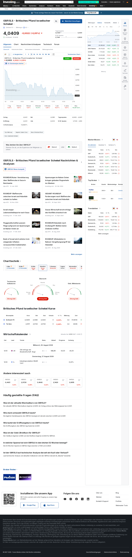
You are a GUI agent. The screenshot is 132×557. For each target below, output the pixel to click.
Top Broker (92, 180)
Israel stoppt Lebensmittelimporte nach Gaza (16, 211)
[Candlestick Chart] (5, 54)
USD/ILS (23, 379)
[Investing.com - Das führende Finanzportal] (11, 2)
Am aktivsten (92, 145)
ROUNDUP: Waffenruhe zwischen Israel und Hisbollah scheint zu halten (15, 196)
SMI (89, 58)
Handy (118, 497)
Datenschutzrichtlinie (110, 552)
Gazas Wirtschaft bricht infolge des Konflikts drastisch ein (58, 211)
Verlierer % (112, 145)
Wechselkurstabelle (57, 9)
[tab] (10, 268)
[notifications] (123, 2)
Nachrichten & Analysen (31, 44)
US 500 (90, 52)
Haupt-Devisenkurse (28, 9)
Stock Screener (81, 6)
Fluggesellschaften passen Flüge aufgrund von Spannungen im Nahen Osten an (16, 226)
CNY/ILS (7, 379)
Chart (16, 44)
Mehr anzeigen (76, 254)
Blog (117, 493)
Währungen (91, 23)
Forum (56, 44)
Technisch (47, 44)
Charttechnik (11, 261)
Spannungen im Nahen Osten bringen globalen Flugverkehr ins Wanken (57, 180)
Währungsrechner (47, 49)
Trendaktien (93, 208)
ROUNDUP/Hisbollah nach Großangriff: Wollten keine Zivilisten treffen (56, 226)
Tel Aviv (9, 324)
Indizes (99, 23)
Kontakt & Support (102, 501)
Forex (6, 9)
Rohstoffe (107, 23)
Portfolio (118, 501)
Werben (99, 497)
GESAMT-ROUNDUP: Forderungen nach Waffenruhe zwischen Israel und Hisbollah (57, 196)
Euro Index (91, 65)
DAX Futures (92, 48)
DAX (89, 45)
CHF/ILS (71, 379)
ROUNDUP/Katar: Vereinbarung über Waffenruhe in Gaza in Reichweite (16, 180)
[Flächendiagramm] (9, 54)
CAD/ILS (55, 379)
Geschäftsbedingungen (93, 552)
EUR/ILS (39, 379)
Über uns (99, 493)
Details (120, 190)
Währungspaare (16, 9)
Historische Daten (17, 49)
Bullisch (74, 147)
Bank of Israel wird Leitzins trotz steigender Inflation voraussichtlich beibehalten (16, 242)
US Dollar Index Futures (71, 9)
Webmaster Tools (122, 505)
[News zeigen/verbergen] (53, 54)
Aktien (115, 23)
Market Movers (94, 140)
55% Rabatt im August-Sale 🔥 (89, 2)
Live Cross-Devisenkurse (43, 9)
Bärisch (54, 147)
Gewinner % (102, 145)
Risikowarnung (124, 552)
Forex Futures (83, 9)
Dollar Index (91, 62)
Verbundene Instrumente (32, 49)
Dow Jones (91, 55)
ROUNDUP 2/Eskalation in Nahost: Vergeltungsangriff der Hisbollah (58, 242)
